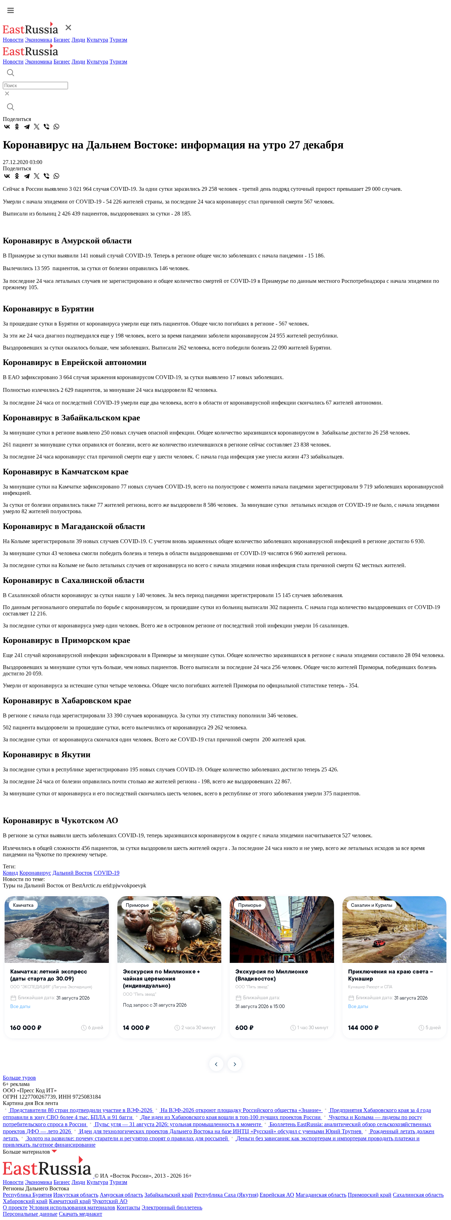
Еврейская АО (277, 1195)
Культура (97, 40)
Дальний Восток (72, 873)
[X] (36, 126)
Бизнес (62, 40)
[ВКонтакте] (7, 126)
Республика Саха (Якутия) (226, 1195)
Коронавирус (35, 873)
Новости (13, 40)
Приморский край (369, 1195)
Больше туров (19, 1078)
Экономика (38, 40)
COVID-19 (106, 873)
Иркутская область (75, 1195)
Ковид (10, 873)
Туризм (118, 40)
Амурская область (121, 1195)
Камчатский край (70, 1201)
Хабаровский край (25, 1201)
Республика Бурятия (27, 1195)
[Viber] (46, 126)
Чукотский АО (110, 1201)
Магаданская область (321, 1195)
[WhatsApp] (56, 126)
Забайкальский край (168, 1195)
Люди (78, 40)
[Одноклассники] (17, 126)
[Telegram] (27, 126)
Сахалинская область (418, 1195)
